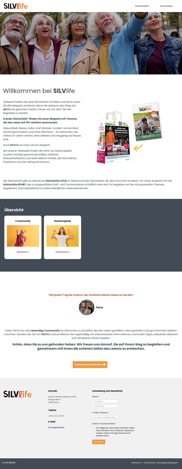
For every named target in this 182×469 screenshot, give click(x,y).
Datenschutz (150, 462)
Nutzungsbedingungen (167, 462)
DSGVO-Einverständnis (104, 423)
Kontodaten (166, 6)
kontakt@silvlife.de (56, 427)
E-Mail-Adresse (100, 412)
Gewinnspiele (141, 6)
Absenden (98, 442)
